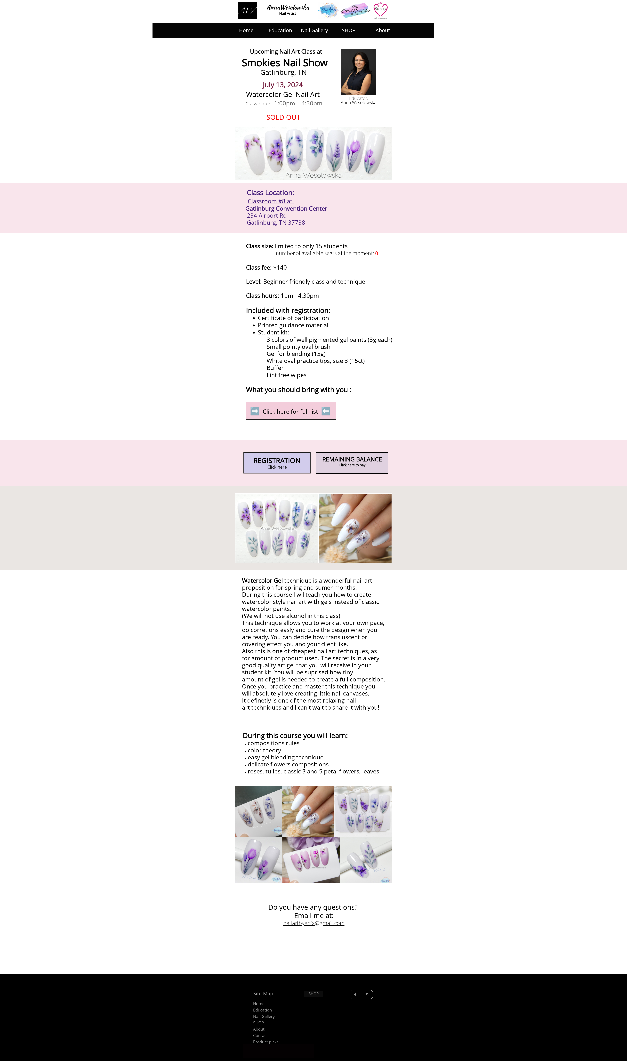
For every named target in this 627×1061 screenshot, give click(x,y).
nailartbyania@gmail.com (314, 923)
